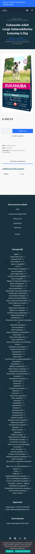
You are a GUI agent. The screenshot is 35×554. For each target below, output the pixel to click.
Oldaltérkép (17, 223)
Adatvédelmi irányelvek (23, 551)
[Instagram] (15, 538)
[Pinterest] (25, 538)
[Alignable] (20, 538)
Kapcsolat (17, 227)
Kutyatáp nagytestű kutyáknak (17, 20)
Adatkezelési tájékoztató (17, 214)
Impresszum (17, 219)
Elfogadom (9, 551)
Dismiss (30, 3)
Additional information (17, 161)
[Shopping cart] (27, 10)
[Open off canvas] (32, 10)
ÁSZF (17, 209)
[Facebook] (10, 538)
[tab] (17, 161)
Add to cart (23, 131)
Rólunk (17, 234)
